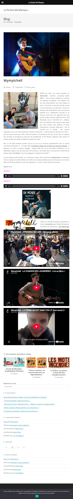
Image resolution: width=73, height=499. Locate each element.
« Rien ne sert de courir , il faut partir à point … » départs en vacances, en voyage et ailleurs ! (29, 404)
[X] (6, 447)
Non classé (31, 87)
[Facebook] (12, 447)
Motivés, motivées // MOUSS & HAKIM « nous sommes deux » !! (21, 408)
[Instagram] (18, 447)
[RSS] (24, 447)
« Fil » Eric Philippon (18, 435)
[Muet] (62, 176)
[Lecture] (6, 176)
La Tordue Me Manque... (16, 9)
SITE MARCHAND (64, 226)
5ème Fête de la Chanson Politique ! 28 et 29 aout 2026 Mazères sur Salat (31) (25, 397)
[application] (36, 176)
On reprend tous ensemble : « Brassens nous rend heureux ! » (21, 411)
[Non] (71, 494)
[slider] (65, 176)
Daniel (8, 87)
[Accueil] (4, 22)
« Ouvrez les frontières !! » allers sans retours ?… (17, 401)
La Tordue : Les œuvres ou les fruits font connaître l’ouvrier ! (58, 372)
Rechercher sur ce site (10, 383)
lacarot (6, 422)
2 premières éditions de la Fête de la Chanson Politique (49, 146)
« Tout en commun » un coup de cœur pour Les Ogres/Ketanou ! (36, 372)
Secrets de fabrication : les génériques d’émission (14, 370)
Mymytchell (18, 22)
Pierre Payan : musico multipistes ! (19, 425)
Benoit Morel (14, 422)
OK (37, 496)
